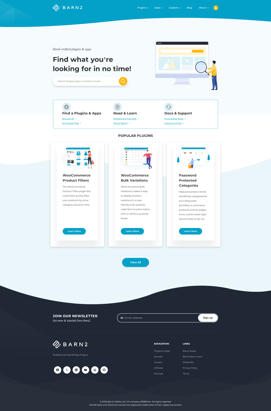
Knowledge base (173, 118)
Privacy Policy (190, 368)
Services (158, 356)
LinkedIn (76, 370)
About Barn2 (120, 123)
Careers (158, 362)
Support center (173, 123)
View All (135, 262)
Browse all (68, 118)
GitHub (104, 370)
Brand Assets (189, 351)
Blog (189, 7)
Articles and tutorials (124, 118)
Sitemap (158, 373)
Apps (157, 7)
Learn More (74, 231)
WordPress (95, 370)
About (202, 7)
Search (123, 81)
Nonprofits (188, 362)
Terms (186, 373)
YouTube (85, 370)
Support (173, 7)
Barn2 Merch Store (192, 356)
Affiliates (158, 368)
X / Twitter (67, 370)
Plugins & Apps (162, 351)
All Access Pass (70, 123)
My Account (215, 7)
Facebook (57, 370)
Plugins (141, 7)
